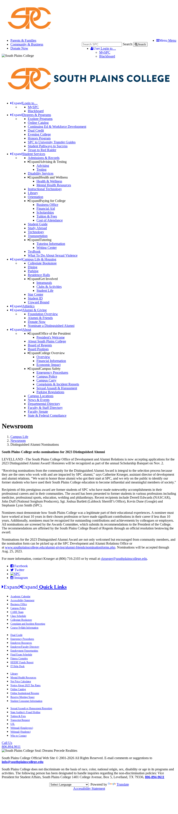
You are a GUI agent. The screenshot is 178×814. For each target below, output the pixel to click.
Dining (32, 267)
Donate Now (19, 48)
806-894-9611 (154, 777)
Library (33, 193)
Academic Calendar (20, 596)
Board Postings (38, 349)
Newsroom (18, 440)
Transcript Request (20, 720)
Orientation (35, 197)
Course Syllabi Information (24, 627)
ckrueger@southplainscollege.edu (124, 558)
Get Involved (43, 279)
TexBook (34, 251)
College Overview (47, 353)
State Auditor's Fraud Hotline (25, 712)
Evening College (39, 134)
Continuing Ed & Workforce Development (57, 126)
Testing (41, 169)
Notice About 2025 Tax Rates (25, 685)
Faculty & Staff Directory (45, 407)
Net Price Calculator (20, 681)
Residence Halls (39, 275)
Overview (43, 357)
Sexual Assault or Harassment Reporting (31, 708)
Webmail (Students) (20, 731)
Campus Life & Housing (34, 259)
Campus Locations (40, 396)
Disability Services (40, 173)
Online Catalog (38, 122)
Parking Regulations (50, 392)
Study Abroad (37, 228)
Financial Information (51, 361)
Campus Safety (45, 368)
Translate (123, 784)
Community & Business (26, 44)
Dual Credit (36, 130)
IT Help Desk (17, 666)
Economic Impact (48, 365)
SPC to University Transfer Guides (52, 142)
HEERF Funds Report (21, 662)
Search (127, 44)
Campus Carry (46, 380)
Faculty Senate (38, 411)
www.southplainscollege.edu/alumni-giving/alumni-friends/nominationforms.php (60, 547)
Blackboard (107, 56)
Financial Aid (45, 208)
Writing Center (46, 247)
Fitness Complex (19, 658)
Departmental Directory (44, 404)
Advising (42, 165)
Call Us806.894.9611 (11, 744)
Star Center (35, 294)
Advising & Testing (48, 162)
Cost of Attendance (49, 220)
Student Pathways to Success (48, 146)
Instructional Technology (45, 189)
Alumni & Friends (40, 318)
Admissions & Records (43, 158)
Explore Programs (40, 119)
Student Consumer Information (26, 701)
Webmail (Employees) (21, 727)
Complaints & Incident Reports (57, 384)
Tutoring (40, 240)
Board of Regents (40, 345)
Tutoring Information (50, 244)
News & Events (38, 400)
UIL (12, 724)
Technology (36, 232)
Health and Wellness (48, 177)
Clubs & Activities (49, 286)
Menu (167, 40)
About (21, 329)
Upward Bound (38, 302)
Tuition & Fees (46, 216)
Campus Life (19, 437)
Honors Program (39, 138)
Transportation (38, 236)
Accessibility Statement (22, 600)
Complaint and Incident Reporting (27, 623)
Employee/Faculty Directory (24, 646)
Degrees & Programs (31, 115)
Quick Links (35, 587)
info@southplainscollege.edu (22, 762)
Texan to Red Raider (42, 150)
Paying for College (47, 201)
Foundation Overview (43, 314)
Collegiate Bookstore (42, 263)
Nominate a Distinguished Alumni (51, 326)
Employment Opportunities (24, 650)
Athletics (23, 306)
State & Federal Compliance (47, 415)
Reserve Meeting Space (22, 697)
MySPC (104, 52)
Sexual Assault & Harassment (56, 388)
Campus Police (46, 376)
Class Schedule (18, 615)
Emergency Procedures (52, 372)
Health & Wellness (49, 181)
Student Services (28, 154)
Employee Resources (21, 642)
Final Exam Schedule (21, 654)
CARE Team (16, 612)
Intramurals (44, 283)
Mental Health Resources (53, 185)
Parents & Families (23, 40)
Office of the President (50, 333)
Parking (33, 271)
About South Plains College (47, 341)
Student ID (35, 298)
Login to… (104, 48)
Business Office (47, 204)
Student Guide (38, 224)
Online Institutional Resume (24, 693)
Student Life (44, 290)
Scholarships (45, 212)
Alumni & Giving (29, 310)
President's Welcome (50, 337)
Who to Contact (18, 735)
